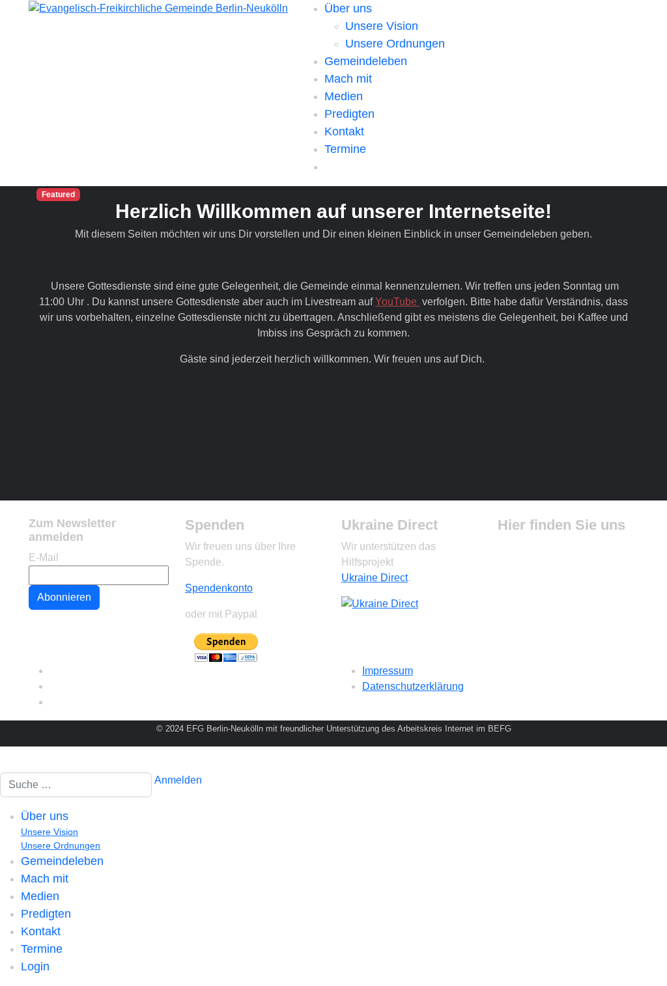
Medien (343, 96)
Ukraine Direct (374, 577)
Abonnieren (64, 597)
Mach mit (348, 78)
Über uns (348, 8)
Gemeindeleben (365, 61)
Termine (345, 149)
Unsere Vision (381, 26)
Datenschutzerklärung (413, 686)
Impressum (387, 670)
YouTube (397, 301)
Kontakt (344, 131)
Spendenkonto (219, 588)
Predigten (349, 113)
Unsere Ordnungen (395, 43)
